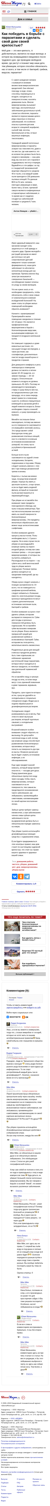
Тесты (3, 1490)
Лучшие (11, 1000)
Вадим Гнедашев (14, 1053)
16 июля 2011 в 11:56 (20, 1200)
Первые (19, 998)
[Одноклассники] (37, 30)
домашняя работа (25, 861)
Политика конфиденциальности (13, 1441)
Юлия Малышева (21, 1145)
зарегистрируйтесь (15, 1008)
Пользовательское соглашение (13, 1443)
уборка (23, 864)
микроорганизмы (29, 867)
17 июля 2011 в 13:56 (24, 1239)
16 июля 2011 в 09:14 (17, 1149)
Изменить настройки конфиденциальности (17, 1472)
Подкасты (4, 1497)
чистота (15, 864)
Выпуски (4, 1479)
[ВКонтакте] (34, 30)
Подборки (4, 1483)
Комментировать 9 (26, 883)
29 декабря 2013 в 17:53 (15, 1057)
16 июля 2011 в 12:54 (27, 1346)
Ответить (15, 1048)
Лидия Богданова (18, 1023)
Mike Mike (11, 1087)
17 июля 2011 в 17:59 (27, 1286)
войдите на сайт (34, 1008)
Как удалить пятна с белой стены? (31, 939)
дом (18, 867)
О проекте (21, 1479)
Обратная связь (39, 1485)
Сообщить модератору (31, 1027)
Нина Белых (22, 1236)
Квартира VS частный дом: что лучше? (32, 952)
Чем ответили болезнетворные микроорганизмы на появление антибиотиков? (31, 926)
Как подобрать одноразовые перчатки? (33, 965)
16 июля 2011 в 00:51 (14, 1091)
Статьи (3, 1486)
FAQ (18, 1483)
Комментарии (6, 1493)
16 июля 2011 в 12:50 (24, 1320)
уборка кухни (18, 870)
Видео (3, 1501)
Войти (38, 4)
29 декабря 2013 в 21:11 (15, 1027)
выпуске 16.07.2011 (28, 906)
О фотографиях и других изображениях (16, 1448)
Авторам (20, 1486)
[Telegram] (40, 30)
